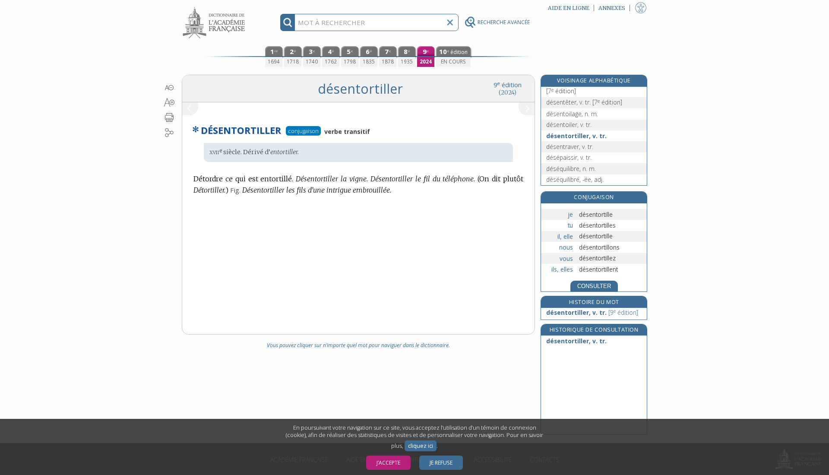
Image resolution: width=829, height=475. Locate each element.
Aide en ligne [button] (568, 8)
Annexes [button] (611, 8)
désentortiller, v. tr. (576, 136)
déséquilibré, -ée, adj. (575, 179)
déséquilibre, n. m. (571, 169)
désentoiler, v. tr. (569, 124)
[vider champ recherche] (450, 22)
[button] (169, 88)
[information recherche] (287, 22)
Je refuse (441, 462)
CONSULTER (594, 286)
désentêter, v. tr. (584, 102)
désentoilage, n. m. (572, 114)
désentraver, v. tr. (569, 146)
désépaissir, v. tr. (569, 157)
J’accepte (388, 462)
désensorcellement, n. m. (581, 86)
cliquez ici (420, 446)
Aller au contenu (215, 7)
